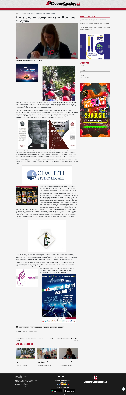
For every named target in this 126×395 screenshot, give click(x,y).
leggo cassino (46, 327)
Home (17, 9)
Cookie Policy (24, 387)
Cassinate (23, 13)
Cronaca (23, 9)
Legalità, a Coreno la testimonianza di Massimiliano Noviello (64, 339)
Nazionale (85, 9)
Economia (43, 9)
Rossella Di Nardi (53, 327)
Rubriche (72, 9)
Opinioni (79, 9)
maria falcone (61, 327)
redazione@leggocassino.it (23, 383)
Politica (29, 9)
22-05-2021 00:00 (37, 60)
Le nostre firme (94, 9)
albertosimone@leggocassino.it (21, 384)
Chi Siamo (29, 387)
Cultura (61, 9)
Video (102, 9)
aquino (32, 327)
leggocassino (26, 327)
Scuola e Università (52, 9)
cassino (20, 327)
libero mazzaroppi (38, 327)
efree (74, 394)
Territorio (35, 9)
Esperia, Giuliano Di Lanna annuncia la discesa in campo (29, 339)
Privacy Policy (17, 387)
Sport (67, 9)
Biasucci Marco (21, 60)
